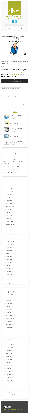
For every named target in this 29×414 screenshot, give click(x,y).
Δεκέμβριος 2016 (10, 292)
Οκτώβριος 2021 (9, 244)
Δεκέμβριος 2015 (10, 321)
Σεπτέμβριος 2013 (10, 353)
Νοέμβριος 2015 (9, 324)
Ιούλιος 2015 (9, 333)
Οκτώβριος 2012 (9, 374)
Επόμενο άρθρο (22, 104)
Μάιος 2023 (8, 212)
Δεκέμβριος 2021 (10, 241)
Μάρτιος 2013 (9, 368)
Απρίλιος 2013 (9, 365)
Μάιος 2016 (8, 306)
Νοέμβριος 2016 (9, 294)
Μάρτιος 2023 (9, 218)
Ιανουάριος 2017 (10, 289)
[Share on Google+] (5, 97)
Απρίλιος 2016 (9, 309)
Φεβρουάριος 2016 (10, 315)
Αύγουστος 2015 (10, 330)
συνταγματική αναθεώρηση (19, 72)
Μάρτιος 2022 (9, 239)
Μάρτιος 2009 (9, 392)
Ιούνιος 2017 (9, 274)
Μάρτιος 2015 (9, 339)
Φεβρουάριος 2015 (10, 342)
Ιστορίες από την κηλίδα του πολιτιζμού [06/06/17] (16, 135)
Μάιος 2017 (8, 277)
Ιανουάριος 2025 (10, 191)
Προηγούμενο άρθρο (8, 104)
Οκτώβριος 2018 (9, 271)
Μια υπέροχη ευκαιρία (11, 172)
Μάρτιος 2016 (9, 312)
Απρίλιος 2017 (9, 280)
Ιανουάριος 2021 (10, 253)
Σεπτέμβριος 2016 (10, 297)
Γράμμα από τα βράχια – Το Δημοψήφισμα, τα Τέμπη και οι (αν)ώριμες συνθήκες (14, 161)
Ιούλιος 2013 (9, 356)
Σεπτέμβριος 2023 (10, 206)
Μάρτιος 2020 (9, 256)
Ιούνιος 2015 (9, 336)
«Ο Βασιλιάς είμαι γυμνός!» (12, 166)
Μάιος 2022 (8, 233)
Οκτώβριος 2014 (9, 347)
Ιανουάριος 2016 (10, 318)
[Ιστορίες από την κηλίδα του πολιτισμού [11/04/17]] (14, 46)
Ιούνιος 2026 (9, 186)
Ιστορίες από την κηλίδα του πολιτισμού (11, 88)
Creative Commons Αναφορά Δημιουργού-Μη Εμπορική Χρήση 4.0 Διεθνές (14, 408)
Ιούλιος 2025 (9, 188)
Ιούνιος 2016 (9, 303)
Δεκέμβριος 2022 (10, 224)
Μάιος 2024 (8, 197)
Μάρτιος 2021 (9, 250)
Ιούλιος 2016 (9, 300)
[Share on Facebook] (2, 97)
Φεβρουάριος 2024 (10, 203)
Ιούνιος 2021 (9, 247)
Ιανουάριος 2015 (10, 344)
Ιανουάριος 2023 (10, 221)
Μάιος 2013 (8, 362)
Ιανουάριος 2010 (10, 389)
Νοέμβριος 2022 (9, 227)
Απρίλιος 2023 (9, 215)
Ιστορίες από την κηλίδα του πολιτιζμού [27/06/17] (16, 116)
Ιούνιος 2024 (9, 194)
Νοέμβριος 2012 (9, 371)
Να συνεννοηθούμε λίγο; (12, 169)
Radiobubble (7, 93)
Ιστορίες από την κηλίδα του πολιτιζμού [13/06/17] (16, 129)
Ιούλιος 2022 (9, 230)
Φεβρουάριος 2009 (10, 395)
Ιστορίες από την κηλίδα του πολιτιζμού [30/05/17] (16, 141)
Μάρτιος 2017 (9, 283)
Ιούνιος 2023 (9, 209)
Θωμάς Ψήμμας (15, 74)
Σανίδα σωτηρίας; (10, 157)
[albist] (14, 8)
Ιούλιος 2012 (9, 377)
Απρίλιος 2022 (9, 236)
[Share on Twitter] (9, 97)
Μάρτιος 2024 (9, 200)
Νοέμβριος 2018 (9, 268)
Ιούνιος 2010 (9, 386)
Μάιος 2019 (8, 265)
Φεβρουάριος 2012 (10, 383)
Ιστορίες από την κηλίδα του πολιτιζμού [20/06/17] (16, 122)
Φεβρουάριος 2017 (10, 286)
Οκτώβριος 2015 (9, 327)
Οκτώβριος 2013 (9, 350)
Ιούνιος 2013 (9, 359)
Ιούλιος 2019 (9, 259)
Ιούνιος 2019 (9, 262)
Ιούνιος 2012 (9, 380)
